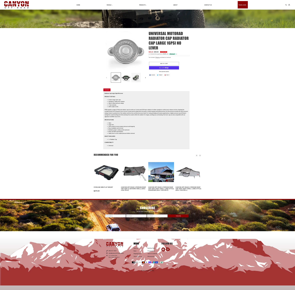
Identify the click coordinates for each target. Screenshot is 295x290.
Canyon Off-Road (149, 270)
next (200, 155)
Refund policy (151, 256)
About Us (136, 248)
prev (196, 155)
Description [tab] (107, 89)
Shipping (157, 57)
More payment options (164, 71)
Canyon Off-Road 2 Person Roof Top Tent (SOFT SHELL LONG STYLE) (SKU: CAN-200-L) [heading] (188, 189)
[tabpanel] (146, 120)
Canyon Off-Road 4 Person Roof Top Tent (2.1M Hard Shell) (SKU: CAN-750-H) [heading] (133, 189)
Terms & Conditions (152, 253)
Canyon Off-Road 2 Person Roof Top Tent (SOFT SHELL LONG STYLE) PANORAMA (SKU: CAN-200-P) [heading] (161, 189)
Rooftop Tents (151, 248)
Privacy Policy (151, 251)
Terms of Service (138, 256)
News (135, 251)
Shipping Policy (137, 253)
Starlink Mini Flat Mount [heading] (103, 187)
